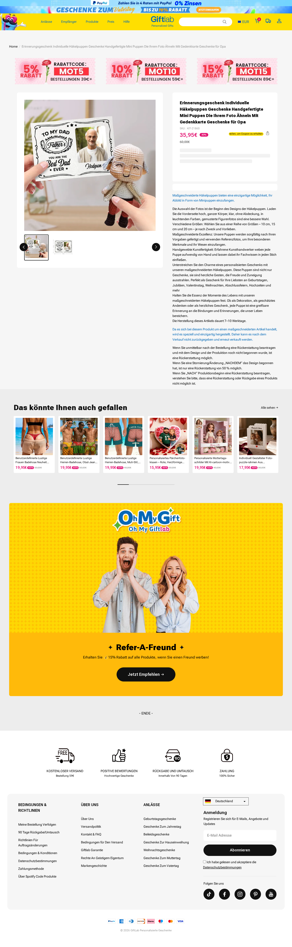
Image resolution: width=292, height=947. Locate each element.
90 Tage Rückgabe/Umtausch (39, 832)
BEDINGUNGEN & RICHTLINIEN (32, 808)
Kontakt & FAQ (91, 834)
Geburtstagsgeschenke (159, 819)
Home (13, 46)
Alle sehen (268, 407)
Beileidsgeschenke (156, 834)
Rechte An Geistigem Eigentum (102, 858)
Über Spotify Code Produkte (37, 876)
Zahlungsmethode (31, 868)
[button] (24, 247)
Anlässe (151, 805)
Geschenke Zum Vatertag (161, 866)
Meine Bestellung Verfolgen (37, 824)
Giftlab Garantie (92, 850)
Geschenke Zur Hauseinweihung (166, 842)
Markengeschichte (94, 866)
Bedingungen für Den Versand (102, 842)
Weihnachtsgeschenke (159, 850)
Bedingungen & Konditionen (37, 853)
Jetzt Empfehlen (144, 674)
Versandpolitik (91, 826)
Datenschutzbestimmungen (37, 861)
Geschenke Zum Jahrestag (162, 826)
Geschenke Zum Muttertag (161, 858)
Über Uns (90, 805)
